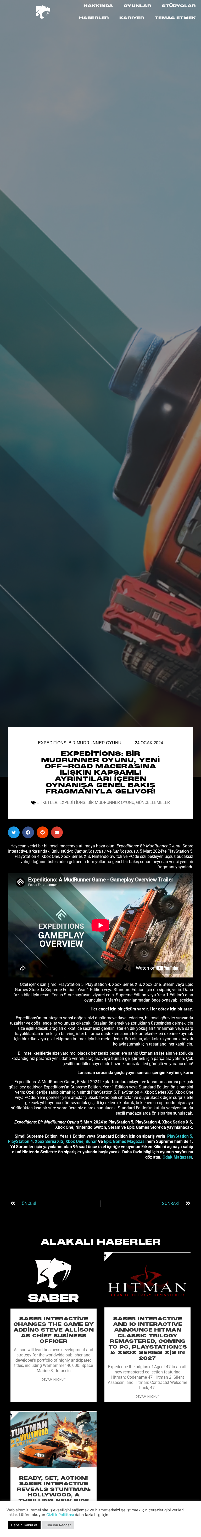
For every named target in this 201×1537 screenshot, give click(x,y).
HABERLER (94, 18)
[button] (14, 832)
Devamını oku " (53, 1380)
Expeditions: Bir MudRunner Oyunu (79, 743)
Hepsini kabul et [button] (24, 1525)
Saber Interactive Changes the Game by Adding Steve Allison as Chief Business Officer (53, 1330)
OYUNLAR (137, 6)
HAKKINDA (98, 6)
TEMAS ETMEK (175, 18)
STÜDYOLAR (179, 6)
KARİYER (131, 18)
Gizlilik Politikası (60, 1514)
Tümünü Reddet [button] (58, 1525)
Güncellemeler (153, 802)
